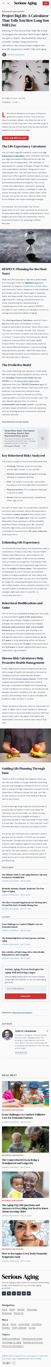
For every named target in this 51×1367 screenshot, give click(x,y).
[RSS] (14, 1293)
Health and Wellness (11, 1338)
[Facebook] (4, 1293)
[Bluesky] (19, 1293)
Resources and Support (13, 12)
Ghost (32, 1359)
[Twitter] (9, 1293)
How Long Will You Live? (15, 138)
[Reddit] (24, 1293)
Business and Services (33, 1342)
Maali (39, 1359)
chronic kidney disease (25, 678)
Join (46, 3)
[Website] (47, 1031)
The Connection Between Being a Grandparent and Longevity (20, 1161)
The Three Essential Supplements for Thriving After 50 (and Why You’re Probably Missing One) (24, 904)
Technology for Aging (11, 1342)
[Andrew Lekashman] (4, 55)
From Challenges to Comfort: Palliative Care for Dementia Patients (23, 1116)
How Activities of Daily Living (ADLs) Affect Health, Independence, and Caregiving (23, 953)
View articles (21, 1052)
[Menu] (3, 3)
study (28, 381)
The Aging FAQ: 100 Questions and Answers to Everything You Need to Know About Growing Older (25, 1208)
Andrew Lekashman (15, 55)
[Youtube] (29, 1293)
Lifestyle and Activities (32, 1338)
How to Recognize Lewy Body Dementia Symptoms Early (24, 1255)
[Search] (8, 3)
